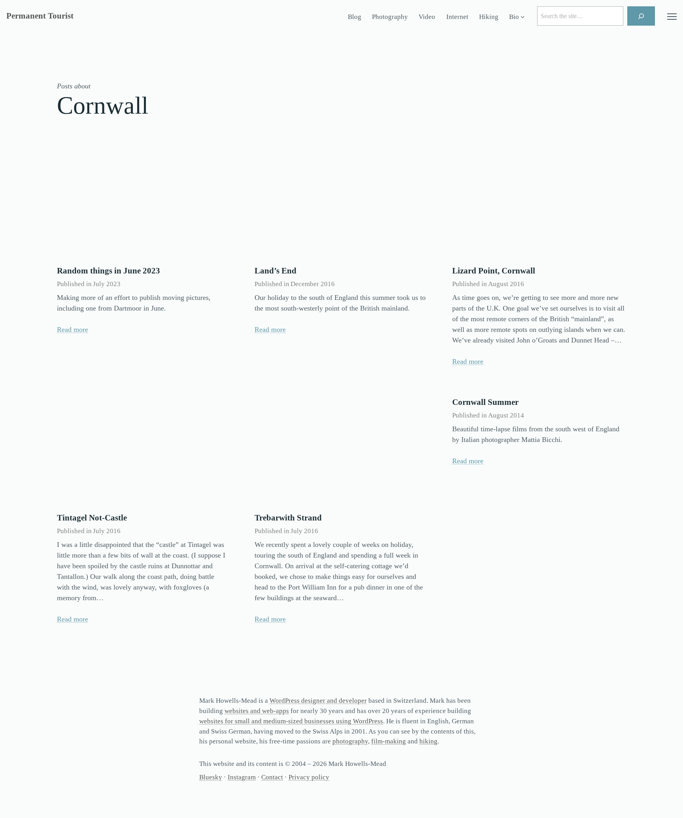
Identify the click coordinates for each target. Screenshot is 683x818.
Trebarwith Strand (288, 517)
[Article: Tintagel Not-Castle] (144, 449)
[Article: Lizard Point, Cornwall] (539, 202)
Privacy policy (309, 777)
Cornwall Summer (485, 402)
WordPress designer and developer (318, 700)
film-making (388, 741)
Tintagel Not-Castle (92, 517)
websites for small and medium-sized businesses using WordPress (291, 721)
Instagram (242, 777)
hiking (428, 741)
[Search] (641, 16)
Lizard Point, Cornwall (493, 270)
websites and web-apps (257, 711)
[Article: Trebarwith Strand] (341, 449)
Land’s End (275, 270)
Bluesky (210, 777)
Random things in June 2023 (108, 270)
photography (350, 741)
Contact (272, 777)
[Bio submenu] (523, 17)
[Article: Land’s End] (341, 202)
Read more (72, 329)
